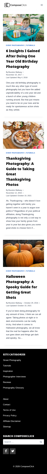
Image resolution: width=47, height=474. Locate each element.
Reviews (7, 382)
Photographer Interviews (14, 376)
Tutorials (30, 45)
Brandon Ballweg (15, 72)
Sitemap (7, 426)
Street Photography (12, 360)
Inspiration (8, 371)
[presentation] (23, 27)
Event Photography (15, 45)
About (5, 399)
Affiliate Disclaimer (12, 421)
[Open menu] (41, 5)
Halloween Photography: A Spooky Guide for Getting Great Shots (21, 287)
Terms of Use (9, 410)
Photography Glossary (13, 388)
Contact (6, 404)
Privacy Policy (10, 415)
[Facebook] (6, 451)
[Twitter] (13, 451)
